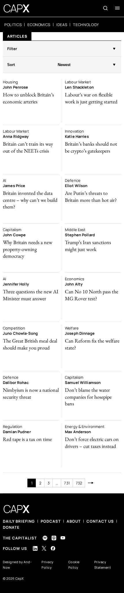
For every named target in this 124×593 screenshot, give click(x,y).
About (74, 521)
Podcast (51, 521)
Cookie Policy (74, 565)
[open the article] (31, 100)
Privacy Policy (48, 565)
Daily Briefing (19, 521)
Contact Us (100, 521)
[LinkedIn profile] (35, 548)
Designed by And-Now (17, 565)
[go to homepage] (16, 8)
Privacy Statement (102, 565)
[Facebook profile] (53, 548)
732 (79, 483)
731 (66, 483)
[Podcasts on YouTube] (63, 537)
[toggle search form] (105, 8)
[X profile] (44, 548)
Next (91, 483)
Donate (11, 527)
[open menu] (117, 8)
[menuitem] (13, 24)
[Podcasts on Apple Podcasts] (54, 538)
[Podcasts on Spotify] (45, 538)
